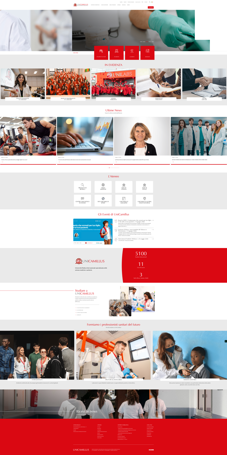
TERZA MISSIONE (103, 188)
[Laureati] (132, 49)
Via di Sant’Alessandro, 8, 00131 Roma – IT (79, 426)
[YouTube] (153, 449)
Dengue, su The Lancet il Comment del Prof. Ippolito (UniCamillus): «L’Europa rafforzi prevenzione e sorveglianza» (81, 159)
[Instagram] (150, 449)
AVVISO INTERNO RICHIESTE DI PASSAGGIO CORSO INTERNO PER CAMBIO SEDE (18, 159)
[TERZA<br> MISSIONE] (103, 184)
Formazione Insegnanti (159, 99)
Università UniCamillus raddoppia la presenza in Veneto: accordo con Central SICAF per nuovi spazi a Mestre (194, 159)
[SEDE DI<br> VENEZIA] (123, 184)
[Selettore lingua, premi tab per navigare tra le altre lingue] (152, 2)
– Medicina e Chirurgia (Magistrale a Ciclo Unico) (125, 428)
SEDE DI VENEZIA (123, 188)
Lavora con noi (204, 99)
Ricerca (124, 4)
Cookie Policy (149, 434)
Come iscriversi (104, 4)
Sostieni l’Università (150, 428)
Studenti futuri (101, 56)
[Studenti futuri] (101, 49)
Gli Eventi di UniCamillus (113, 214)
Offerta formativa (113, 99)
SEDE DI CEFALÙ (144, 188)
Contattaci (151, 7)
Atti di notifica (99, 437)
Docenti (147, 56)
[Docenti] (147, 49)
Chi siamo (98, 426)
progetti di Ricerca (82, 188)
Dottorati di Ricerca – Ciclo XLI (122, 439)
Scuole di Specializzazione (122, 437)
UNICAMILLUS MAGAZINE (124, 202)
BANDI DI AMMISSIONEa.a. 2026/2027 (22, 99)
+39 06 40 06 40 (75, 428)
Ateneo (119, 4)
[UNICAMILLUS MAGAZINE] (123, 198)
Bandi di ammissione (100, 436)
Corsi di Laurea (120, 426)
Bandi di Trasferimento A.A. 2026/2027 (68, 99)
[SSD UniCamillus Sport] (103, 198)
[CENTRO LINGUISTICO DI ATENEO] (82, 198)
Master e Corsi (120, 434)
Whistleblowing (149, 436)
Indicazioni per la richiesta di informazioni (79, 431)
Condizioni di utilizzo (150, 431)
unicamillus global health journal (145, 202)
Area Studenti (112, 4)
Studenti (116, 56)
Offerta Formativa (95, 4)
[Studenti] (117, 49)
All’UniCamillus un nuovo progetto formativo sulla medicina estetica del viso (130, 159)
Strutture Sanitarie (100, 434)
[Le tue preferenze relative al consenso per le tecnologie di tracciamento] (226, 341)
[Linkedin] (151, 449)
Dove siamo (99, 428)
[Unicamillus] (80, 4)
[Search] (149, 2)
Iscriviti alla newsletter (150, 426)
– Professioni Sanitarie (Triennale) (123, 431)
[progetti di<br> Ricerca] (82, 184)
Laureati (132, 56)
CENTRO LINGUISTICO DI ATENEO (82, 202)
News (128, 4)
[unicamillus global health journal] (144, 198)
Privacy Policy (149, 433)
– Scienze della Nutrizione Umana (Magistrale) (125, 433)
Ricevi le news (86, 411)
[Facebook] (149, 449)
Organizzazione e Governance (102, 431)
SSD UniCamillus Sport (103, 202)
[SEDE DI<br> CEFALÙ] (144, 184)
